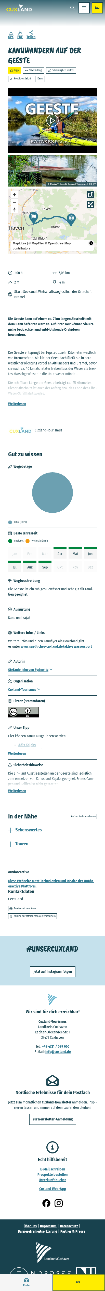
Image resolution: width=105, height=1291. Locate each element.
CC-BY (92, 184)
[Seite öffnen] (52, 1252)
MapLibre (19, 243)
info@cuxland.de (58, 1052)
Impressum (48, 1226)
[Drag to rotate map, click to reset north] (14, 209)
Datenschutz (69, 1226)
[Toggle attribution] (91, 243)
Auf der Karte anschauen (83, 816)
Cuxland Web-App (52, 1189)
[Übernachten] (97, 7)
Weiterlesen (17, 404)
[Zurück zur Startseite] (19, 8)
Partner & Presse (72, 1231)
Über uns (30, 1226)
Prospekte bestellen (52, 1174)
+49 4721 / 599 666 (55, 1046)
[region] (52, 221)
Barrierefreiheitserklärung (37, 1231)
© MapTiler (36, 243)
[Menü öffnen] (84, 7)
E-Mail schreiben (52, 1169)
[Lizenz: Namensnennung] (23, 716)
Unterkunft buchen (52, 1180)
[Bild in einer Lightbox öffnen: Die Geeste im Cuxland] (52, 171)
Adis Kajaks (27, 745)
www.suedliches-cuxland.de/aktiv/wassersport (56, 646)
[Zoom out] (14, 202)
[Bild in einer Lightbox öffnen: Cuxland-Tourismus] (20, 430)
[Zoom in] (14, 194)
